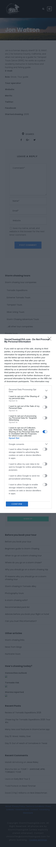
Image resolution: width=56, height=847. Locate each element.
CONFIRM (17, 504)
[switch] (45, 397)
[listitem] (28, 390)
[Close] (50, 339)
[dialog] (28, 423)
